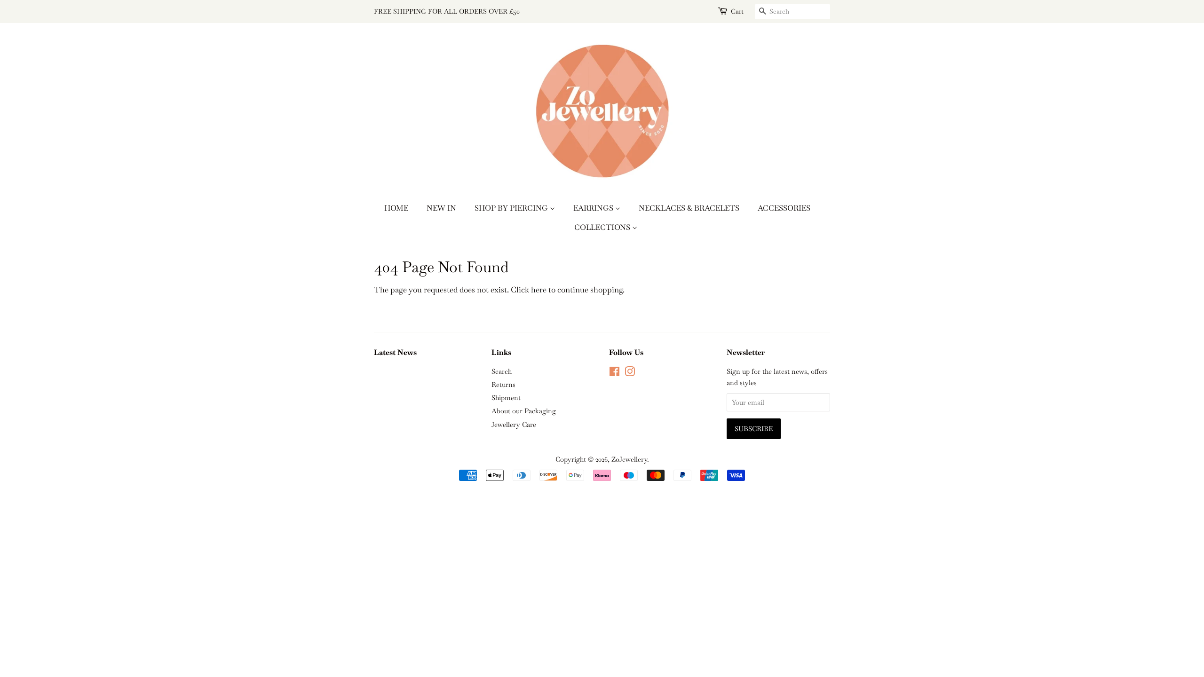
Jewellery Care (513, 424)
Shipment (506, 398)
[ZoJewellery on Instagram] (630, 373)
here (539, 289)
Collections (603, 227)
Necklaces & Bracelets (689, 208)
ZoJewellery (629, 459)
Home (396, 208)
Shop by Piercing (512, 208)
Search (501, 371)
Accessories (784, 208)
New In (441, 208)
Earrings (594, 208)
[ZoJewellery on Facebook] (614, 373)
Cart (737, 11)
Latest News (395, 352)
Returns (503, 384)
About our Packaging (523, 411)
